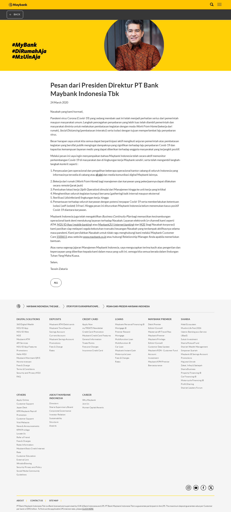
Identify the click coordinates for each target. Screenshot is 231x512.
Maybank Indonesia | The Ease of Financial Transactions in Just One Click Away (43, 306)
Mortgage (119, 335)
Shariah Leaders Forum (191, 388)
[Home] (18, 306)
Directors (53, 403)
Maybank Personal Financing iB (129, 324)
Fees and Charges (90, 347)
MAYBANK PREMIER (160, 319)
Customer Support (25, 404)
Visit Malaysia (23, 422)
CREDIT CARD (90, 319)
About (20, 500)
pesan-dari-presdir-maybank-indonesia (128, 306)
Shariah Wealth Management (194, 347)
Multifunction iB (123, 343)
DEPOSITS (55, 319)
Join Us (85, 404)
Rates (52, 350)
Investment (153, 358)
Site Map (53, 500)
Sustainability (55, 418)
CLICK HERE (88, 509)
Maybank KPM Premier (159, 362)
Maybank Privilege (156, 339)
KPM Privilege (23, 430)
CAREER (87, 394)
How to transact (24, 362)
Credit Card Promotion (93, 332)
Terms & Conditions (26, 369)
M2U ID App (22, 328)
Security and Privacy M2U (29, 373)
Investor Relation (57, 414)
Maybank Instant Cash (125, 350)
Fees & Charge (23, 365)
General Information (92, 339)
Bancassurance (155, 365)
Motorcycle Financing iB (192, 380)
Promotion (22, 415)
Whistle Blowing (24, 463)
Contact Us (36, 500)
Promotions (22, 350)
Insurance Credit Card (92, 350)
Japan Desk (22, 407)
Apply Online (23, 400)
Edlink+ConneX (155, 328)
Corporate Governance (60, 411)
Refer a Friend (23, 437)
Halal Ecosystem (188, 324)
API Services (22, 343)
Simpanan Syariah (189, 350)
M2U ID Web (23, 332)
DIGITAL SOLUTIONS (28, 319)
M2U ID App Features (27, 347)
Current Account (57, 335)
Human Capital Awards (93, 407)
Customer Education (26, 456)
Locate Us (21, 433)
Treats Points (88, 343)
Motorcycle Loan (123, 354)
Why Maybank (89, 400)
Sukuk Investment (189, 339)
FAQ (19, 376)
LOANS (119, 319)
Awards (52, 426)
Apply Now (87, 324)
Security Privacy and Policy (29, 467)
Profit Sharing (187, 384)
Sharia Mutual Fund (190, 343)
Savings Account (57, 332)
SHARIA (185, 319)
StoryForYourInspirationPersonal (83, 306)
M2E (19, 335)
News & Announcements (28, 426)
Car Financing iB (188, 376)
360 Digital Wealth (25, 324)
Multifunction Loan (124, 339)
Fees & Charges (122, 358)
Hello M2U (22, 354)
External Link (23, 460)
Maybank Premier (156, 335)
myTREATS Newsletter (92, 328)
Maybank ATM (23, 339)
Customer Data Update (158, 347)
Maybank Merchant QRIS (28, 358)
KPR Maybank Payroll (27, 411)
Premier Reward (122, 332)
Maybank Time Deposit (60, 328)
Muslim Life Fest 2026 (191, 328)
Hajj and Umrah (188, 362)
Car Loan (119, 347)
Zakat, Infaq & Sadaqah (191, 365)
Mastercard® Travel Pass (159, 332)
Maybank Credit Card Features (96, 335)
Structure (53, 422)
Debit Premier (154, 324)
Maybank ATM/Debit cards (61, 324)
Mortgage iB (120, 328)
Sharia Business (188, 369)
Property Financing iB (191, 373)
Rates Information (25, 445)
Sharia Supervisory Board (61, 407)
